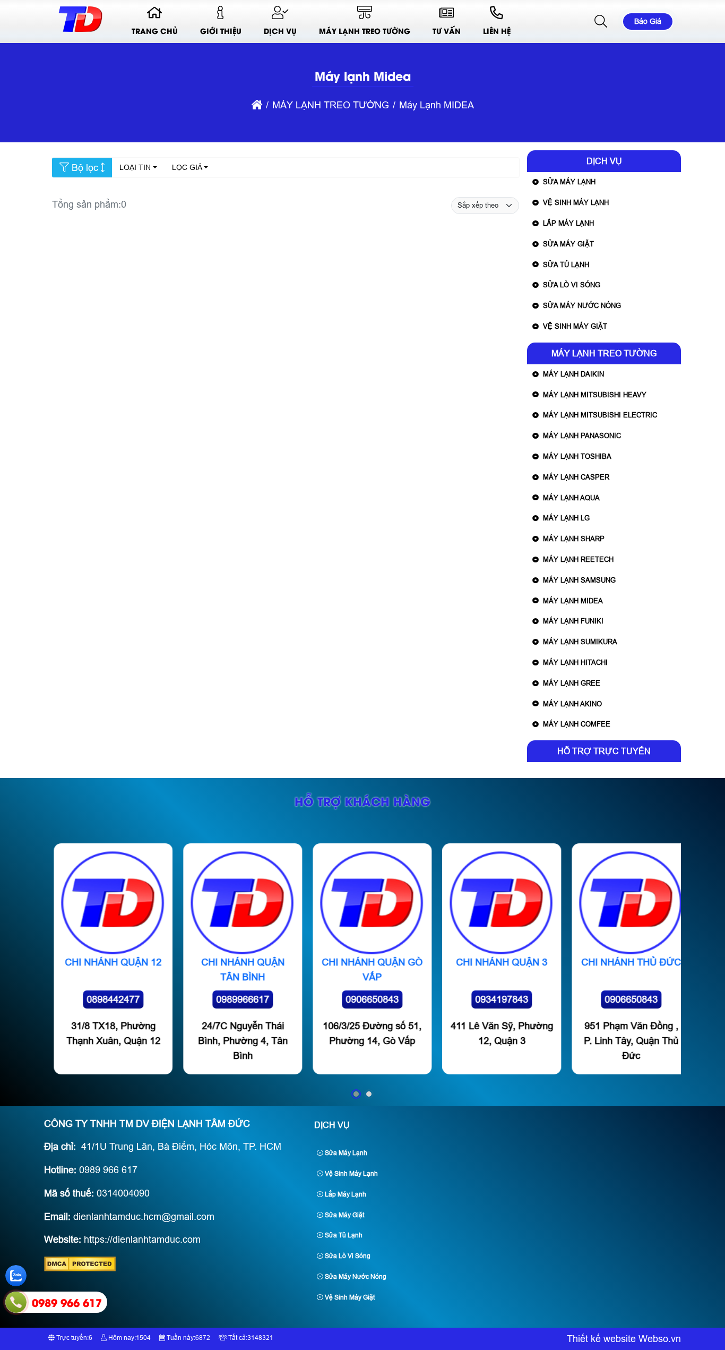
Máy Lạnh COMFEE (576, 724)
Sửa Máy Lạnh (569, 182)
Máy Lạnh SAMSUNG (579, 580)
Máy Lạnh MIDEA (573, 601)
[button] (601, 22)
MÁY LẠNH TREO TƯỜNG (364, 30)
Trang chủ (155, 30)
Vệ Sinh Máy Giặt (575, 326)
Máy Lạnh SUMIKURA (580, 642)
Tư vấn (447, 30)
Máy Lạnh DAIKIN (573, 374)
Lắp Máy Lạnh (568, 223)
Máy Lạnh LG (566, 518)
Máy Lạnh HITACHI (575, 663)
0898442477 (103, 999)
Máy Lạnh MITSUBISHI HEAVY (594, 395)
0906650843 (362, 999)
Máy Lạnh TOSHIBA (577, 456)
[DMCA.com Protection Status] (80, 1268)
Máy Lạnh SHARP (574, 539)
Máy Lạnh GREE (571, 683)
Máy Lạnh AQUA (571, 498)
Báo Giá (647, 21)
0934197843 (492, 999)
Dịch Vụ (280, 30)
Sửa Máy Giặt (568, 244)
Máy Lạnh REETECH (578, 559)
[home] (257, 105)
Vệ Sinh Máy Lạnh (576, 203)
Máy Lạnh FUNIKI (573, 621)
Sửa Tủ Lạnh (566, 265)
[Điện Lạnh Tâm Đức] (80, 32)
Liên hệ (497, 30)
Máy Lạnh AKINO (572, 704)
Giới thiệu (220, 30)
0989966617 (233, 999)
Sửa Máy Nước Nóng (582, 306)
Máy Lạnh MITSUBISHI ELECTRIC (600, 415)
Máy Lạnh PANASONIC (582, 436)
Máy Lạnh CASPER (576, 477)
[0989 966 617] (16, 1302)
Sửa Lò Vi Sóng (571, 285)
